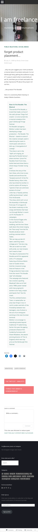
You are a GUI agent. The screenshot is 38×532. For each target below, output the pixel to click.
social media (23, 47)
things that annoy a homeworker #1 (14, 390)
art (2, 474)
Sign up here (7, 512)
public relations (11, 47)
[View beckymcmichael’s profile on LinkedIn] (10, 488)
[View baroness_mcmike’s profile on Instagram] (6, 488)
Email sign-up (5, 495)
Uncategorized (6, 479)
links (31, 474)
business (6, 474)
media (10, 476)
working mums (15, 479)
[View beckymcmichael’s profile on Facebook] (2, 488)
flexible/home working (22, 474)
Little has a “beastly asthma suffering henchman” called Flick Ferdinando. (18, 195)
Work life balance (25, 479)
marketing (5, 476)
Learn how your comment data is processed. (18, 433)
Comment (27, 426)
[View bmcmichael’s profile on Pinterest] (8, 488)
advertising (8, 368)
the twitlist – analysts (15, 381)
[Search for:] (10, 463)
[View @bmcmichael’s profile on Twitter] (4, 488)
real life (24, 476)
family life (12, 474)
